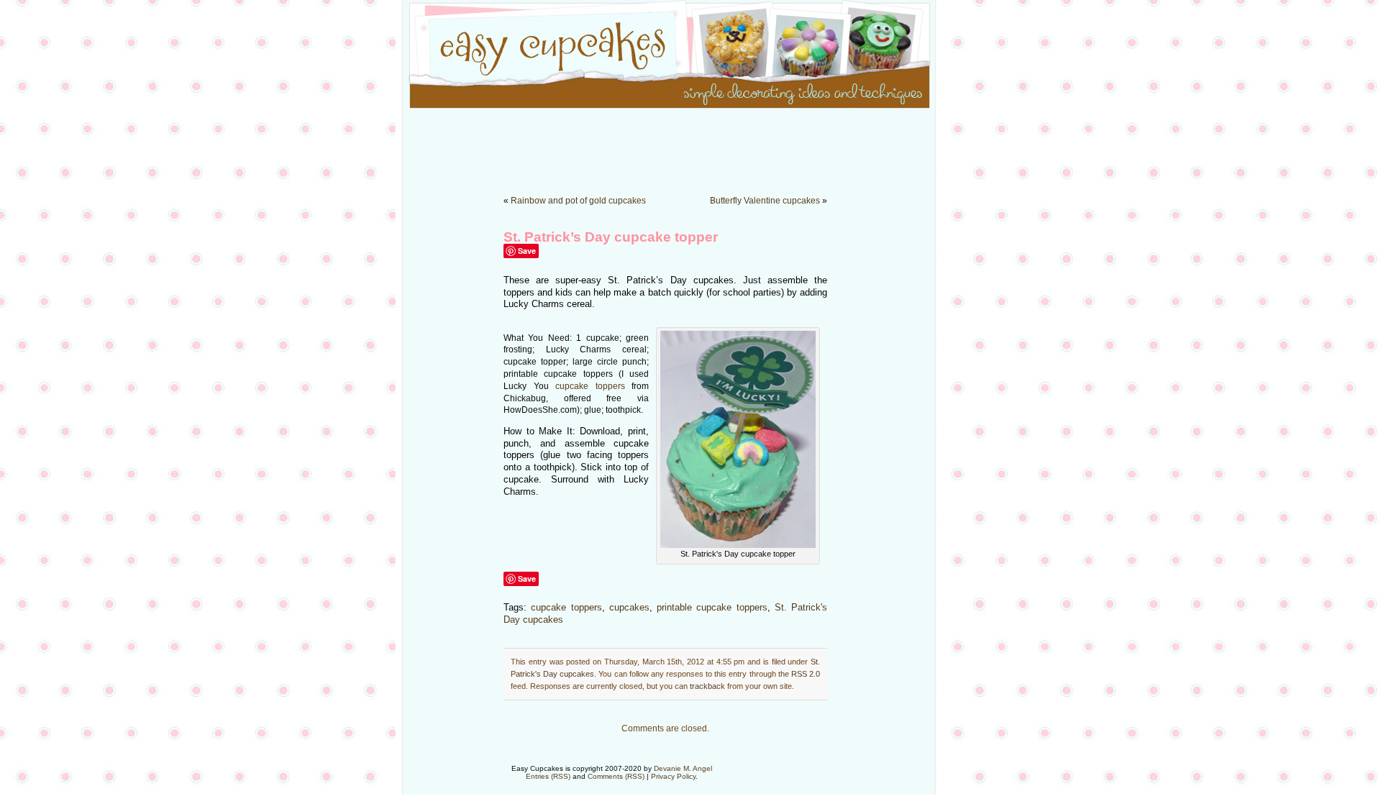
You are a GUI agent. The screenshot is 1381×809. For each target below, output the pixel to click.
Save (527, 250)
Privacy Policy (673, 776)
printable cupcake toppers (712, 608)
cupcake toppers (590, 386)
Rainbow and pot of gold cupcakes (578, 201)
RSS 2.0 (805, 673)
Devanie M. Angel (683, 768)
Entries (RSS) (548, 776)
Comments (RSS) (616, 776)
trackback (707, 686)
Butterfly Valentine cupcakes (765, 201)
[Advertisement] (690, 143)
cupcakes (629, 608)
